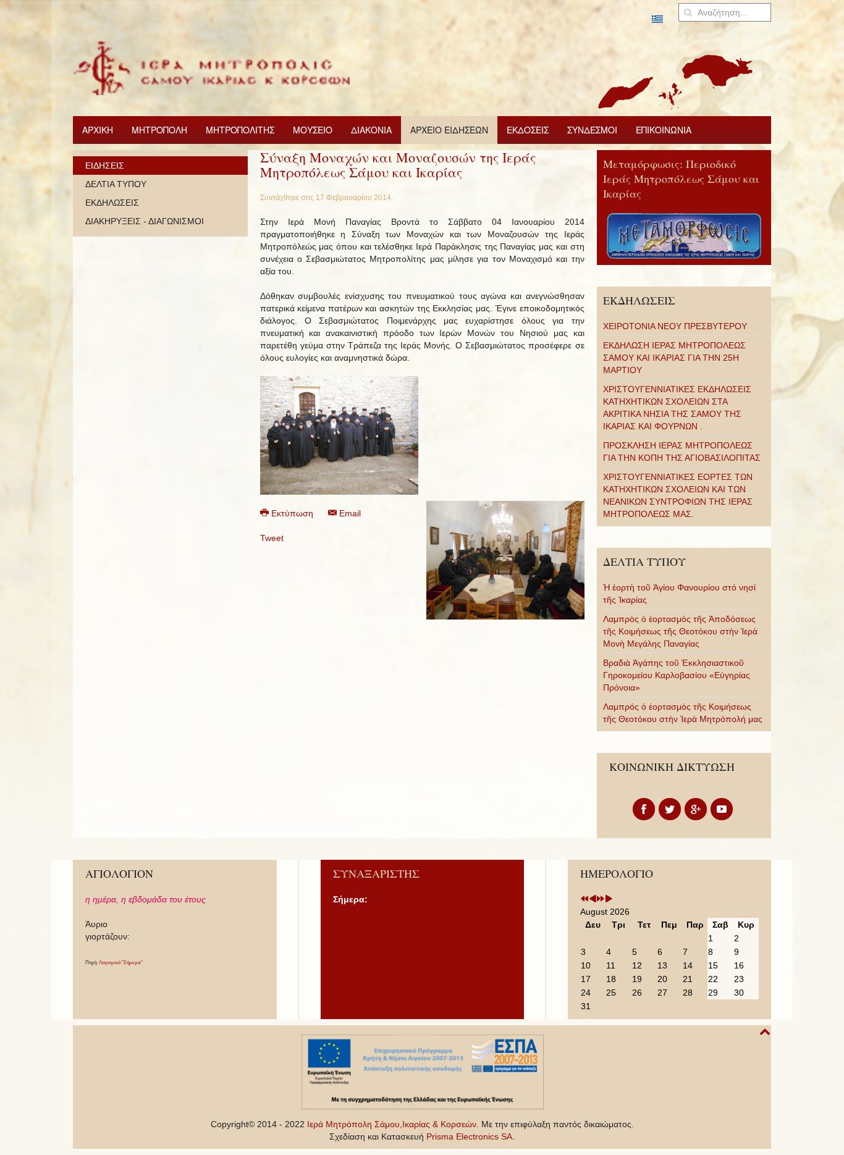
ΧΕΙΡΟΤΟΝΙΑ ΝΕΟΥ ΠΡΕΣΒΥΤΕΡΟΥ (675, 326)
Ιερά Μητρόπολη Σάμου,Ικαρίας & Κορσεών (391, 1124)
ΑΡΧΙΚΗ (97, 130)
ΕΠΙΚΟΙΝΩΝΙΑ (663, 130)
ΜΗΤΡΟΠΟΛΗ (159, 130)
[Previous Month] (592, 899)
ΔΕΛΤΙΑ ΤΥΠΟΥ (115, 184)
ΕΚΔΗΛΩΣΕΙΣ (112, 203)
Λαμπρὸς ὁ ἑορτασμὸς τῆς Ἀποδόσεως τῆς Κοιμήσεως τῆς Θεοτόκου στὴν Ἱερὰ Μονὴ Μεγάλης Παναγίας (680, 631)
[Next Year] (600, 899)
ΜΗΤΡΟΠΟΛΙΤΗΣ (240, 130)
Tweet (272, 538)
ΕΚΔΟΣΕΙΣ (528, 130)
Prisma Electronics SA (469, 1136)
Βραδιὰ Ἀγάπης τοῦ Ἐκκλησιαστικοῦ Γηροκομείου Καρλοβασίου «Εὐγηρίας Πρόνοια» (676, 675)
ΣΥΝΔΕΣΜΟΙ (592, 130)
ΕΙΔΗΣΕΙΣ (104, 165)
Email (349, 513)
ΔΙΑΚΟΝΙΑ (371, 130)
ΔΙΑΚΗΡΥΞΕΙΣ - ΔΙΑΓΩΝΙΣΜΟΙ (144, 221)
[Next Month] (608, 899)
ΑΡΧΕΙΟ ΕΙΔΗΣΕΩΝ (449, 130)
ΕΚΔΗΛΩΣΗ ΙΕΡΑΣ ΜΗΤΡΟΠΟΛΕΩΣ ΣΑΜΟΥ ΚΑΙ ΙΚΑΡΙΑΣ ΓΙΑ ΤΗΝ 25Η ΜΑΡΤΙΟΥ (674, 357)
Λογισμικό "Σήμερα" (121, 962)
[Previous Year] (584, 899)
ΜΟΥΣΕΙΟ (312, 130)
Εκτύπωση (292, 513)
